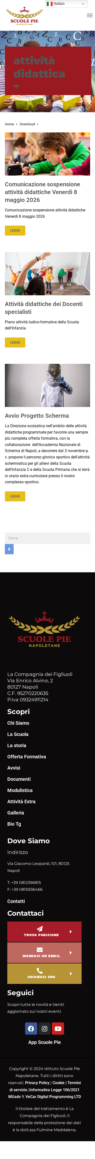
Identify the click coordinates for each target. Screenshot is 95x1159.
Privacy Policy (37, 1082)
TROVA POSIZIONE (41, 935)
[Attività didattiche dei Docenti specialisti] (47, 273)
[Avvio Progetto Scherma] (47, 385)
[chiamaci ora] (40, 971)
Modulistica (20, 790)
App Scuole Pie (44, 1042)
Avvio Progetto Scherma (37, 415)
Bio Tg (14, 824)
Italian (59, 3)
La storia (16, 745)
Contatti (16, 901)
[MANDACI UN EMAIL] (40, 950)
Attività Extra (21, 801)
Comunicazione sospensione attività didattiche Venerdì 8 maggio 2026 (42, 192)
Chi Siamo (18, 723)
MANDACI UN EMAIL (41, 956)
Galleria (15, 813)
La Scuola (17, 734)
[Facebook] (31, 1028)
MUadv (15, 1096)
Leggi (15, 230)
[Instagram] (44, 1028)
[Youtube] (58, 1028)
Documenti (19, 779)
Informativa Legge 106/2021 (54, 1090)
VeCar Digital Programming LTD (53, 1096)
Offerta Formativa (26, 757)
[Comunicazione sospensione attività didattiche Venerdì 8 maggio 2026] (47, 153)
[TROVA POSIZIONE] (40, 929)
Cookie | (60, 1082)
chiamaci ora (42, 977)
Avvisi (13, 768)
